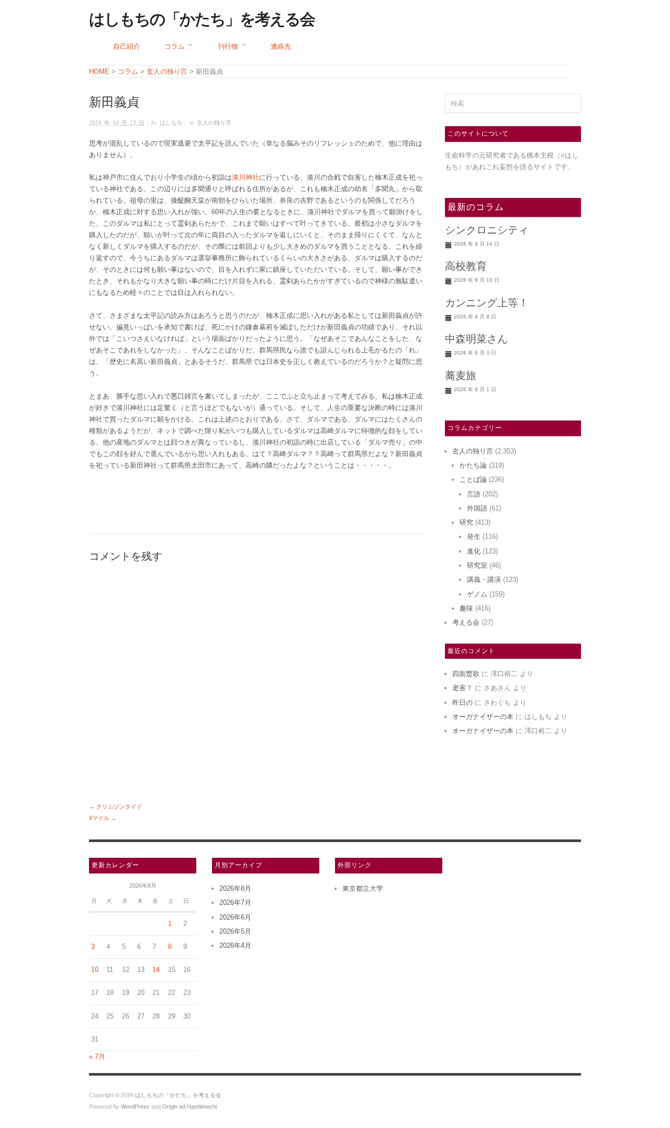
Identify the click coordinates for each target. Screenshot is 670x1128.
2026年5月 (235, 931)
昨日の (462, 702)
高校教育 (466, 266)
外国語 (477, 508)
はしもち (171, 122)
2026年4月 (235, 945)
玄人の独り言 (214, 122)
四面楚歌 (465, 674)
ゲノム (477, 594)
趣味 (466, 608)
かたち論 (473, 465)
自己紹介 (126, 46)
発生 (474, 536)
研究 (466, 522)
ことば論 (473, 479)
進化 (474, 551)
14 (156, 970)
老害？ (462, 688)
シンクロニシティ (487, 230)
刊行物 (228, 46)
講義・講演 (484, 579)
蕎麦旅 (460, 375)
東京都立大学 (362, 888)
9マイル (99, 818)
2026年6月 (235, 917)
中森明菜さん (476, 339)
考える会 (465, 622)
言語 (474, 494)
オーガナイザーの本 (482, 717)
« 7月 (97, 1056)
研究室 (477, 565)
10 (94, 970)
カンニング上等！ (487, 302)
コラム (174, 46)
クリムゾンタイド (119, 806)
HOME (99, 71)
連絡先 (281, 46)
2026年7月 (235, 902)
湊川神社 (245, 177)
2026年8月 (235, 888)
